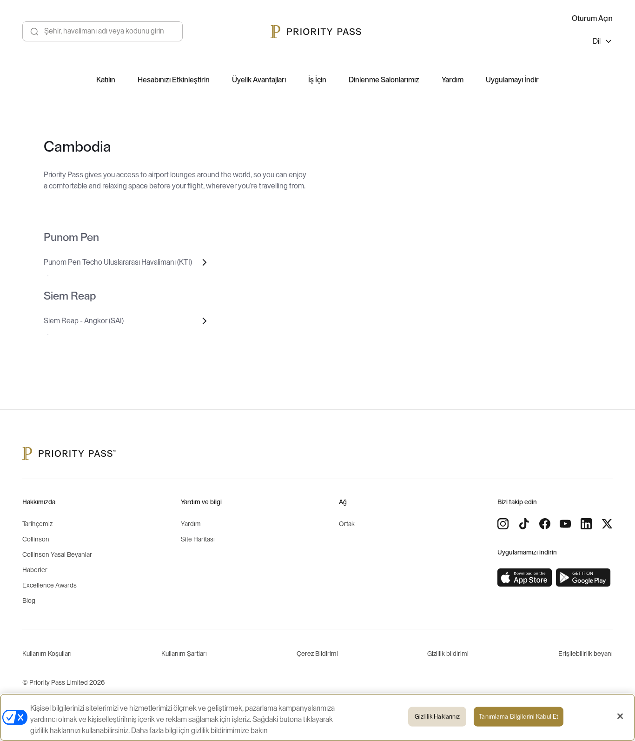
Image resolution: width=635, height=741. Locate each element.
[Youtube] (565, 523)
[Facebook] (544, 523)
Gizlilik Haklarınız (437, 717)
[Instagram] (503, 523)
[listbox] (603, 42)
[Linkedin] (586, 523)
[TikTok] (523, 523)
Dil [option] (597, 41)
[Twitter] (607, 523)
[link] (524, 577)
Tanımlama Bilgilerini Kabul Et (518, 717)
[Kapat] (620, 716)
